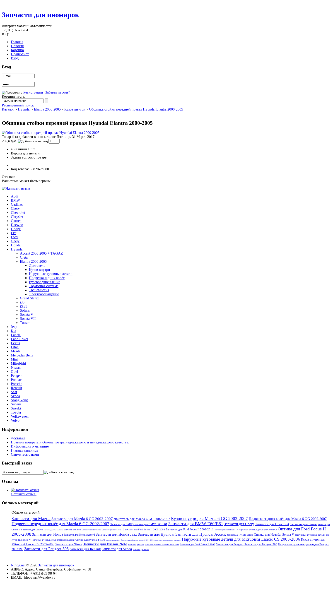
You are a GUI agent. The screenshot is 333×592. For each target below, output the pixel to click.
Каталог (8, 109)
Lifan (15, 347)
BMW (15, 200)
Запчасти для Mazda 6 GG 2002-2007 (82, 519)
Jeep (14, 327)
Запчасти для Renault (85, 549)
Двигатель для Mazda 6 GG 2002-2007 (142, 519)
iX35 (23, 306)
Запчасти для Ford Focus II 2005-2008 (144, 529)
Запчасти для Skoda (117, 549)
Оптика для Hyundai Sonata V (274, 534)
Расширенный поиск (18, 105)
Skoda (15, 396)
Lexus (15, 343)
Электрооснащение (44, 294)
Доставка (18, 438)
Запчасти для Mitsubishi (113, 540)
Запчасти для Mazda (31, 518)
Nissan (16, 367)
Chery (15, 208)
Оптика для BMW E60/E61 (150, 524)
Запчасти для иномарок (40, 15)
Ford (14, 237)
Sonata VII (28, 318)
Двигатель (37, 265)
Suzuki (16, 408)
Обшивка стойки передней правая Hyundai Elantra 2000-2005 (136, 109)
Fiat (13, 233)
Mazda (16, 351)
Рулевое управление (44, 282)
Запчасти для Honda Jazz (116, 534)
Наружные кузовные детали (50, 274)
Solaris (25, 310)
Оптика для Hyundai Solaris (90, 539)
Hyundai (24, 109)
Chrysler (17, 217)
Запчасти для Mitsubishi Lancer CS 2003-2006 (137, 540)
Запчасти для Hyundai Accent (200, 534)
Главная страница (24, 450)
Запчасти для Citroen (303, 524)
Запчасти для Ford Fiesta (91, 530)
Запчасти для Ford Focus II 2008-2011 (190, 529)
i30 (22, 302)
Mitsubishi (18, 363)
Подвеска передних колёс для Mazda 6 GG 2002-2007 (60, 523)
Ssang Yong (19, 400)
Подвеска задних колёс (47, 278)
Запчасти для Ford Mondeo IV (226, 530)
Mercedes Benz (22, 355)
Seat (14, 392)
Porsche (16, 384)
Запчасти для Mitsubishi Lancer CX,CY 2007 (167, 540)
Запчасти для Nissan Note (105, 544)
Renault (16, 388)
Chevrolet (18, 212)
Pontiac (16, 380)
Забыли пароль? (57, 92)
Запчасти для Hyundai (156, 534)
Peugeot (16, 376)
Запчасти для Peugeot (230, 544)
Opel (14, 371)
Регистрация (33, 92)
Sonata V (26, 314)
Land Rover (19, 339)
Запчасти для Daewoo (33, 529)
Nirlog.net (18, 565)
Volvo (15, 420)
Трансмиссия (39, 290)
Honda (16, 245)
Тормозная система (43, 286)
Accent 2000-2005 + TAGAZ (41, 253)
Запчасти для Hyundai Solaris (240, 535)
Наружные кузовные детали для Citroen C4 (258, 530)
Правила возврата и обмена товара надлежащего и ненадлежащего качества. (70, 442)
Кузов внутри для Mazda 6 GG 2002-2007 (209, 518)
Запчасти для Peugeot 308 (46, 548)
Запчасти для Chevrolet (272, 524)
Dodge (16, 229)
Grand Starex (29, 298)
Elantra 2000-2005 (47, 109)
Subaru (16, 404)
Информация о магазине (30, 446)
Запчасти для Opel (136, 545)
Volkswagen (20, 416)
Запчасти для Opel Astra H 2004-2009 (162, 545)
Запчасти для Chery (239, 524)
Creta (24, 257)
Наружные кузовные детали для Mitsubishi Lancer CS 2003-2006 (241, 539)
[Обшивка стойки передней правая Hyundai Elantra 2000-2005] (50, 133)
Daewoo (17, 225)
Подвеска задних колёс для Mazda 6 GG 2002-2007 (288, 519)
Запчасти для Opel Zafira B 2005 (197, 544)
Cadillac (17, 204)
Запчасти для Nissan (68, 544)
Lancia (16, 335)
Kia (13, 331)
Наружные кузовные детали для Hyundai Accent (53, 540)
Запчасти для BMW (121, 524)
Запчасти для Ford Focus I (112, 530)
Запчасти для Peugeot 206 (260, 544)
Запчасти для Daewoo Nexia (53, 530)
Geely (15, 241)
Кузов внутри (74, 109)
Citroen (16, 221)
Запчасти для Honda (47, 534)
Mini (14, 359)
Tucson (25, 323)
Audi (14, 196)
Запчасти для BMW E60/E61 (195, 523)
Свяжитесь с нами (25, 454)
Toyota (16, 412)
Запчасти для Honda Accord (79, 534)
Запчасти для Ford (72, 529)
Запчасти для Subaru (141, 550)
